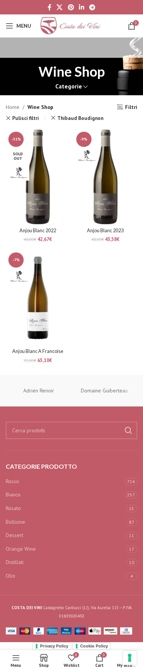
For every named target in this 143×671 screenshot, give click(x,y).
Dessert (14, 535)
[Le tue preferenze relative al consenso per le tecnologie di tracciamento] (129, 658)
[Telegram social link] (92, 7)
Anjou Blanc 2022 (37, 230)
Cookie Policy (94, 646)
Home (12, 107)
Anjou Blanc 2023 (105, 230)
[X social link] (59, 7)
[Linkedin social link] (81, 7)
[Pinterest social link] (70, 7)
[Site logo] (71, 25)
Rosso (12, 481)
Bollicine (15, 521)
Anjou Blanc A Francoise (37, 351)
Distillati (15, 562)
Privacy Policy (54, 646)
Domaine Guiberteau (104, 390)
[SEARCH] (128, 430)
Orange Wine (21, 548)
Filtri (131, 107)
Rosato (13, 508)
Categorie (68, 86)
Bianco (13, 494)
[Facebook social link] (49, 7)
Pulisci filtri (25, 118)
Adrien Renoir (38, 390)
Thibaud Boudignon (80, 118)
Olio (10, 575)
